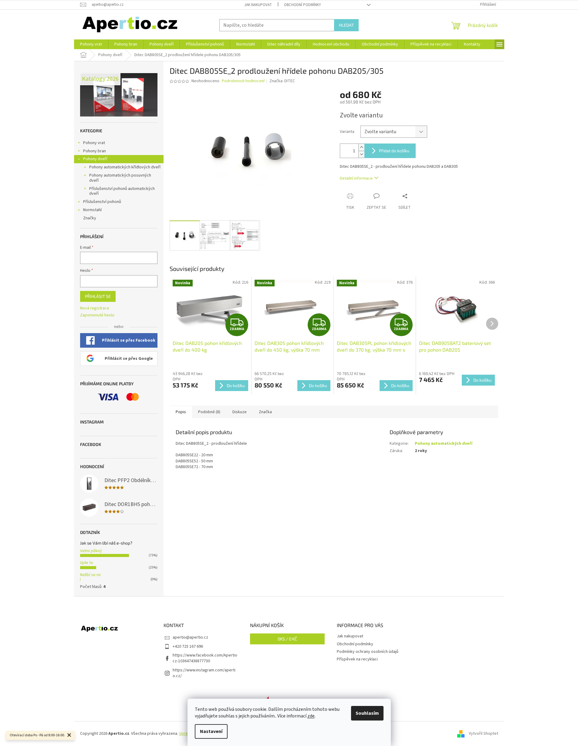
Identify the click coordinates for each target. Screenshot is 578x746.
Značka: (282, 81)
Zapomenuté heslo (97, 315)
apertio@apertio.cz (190, 637)
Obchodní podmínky (302, 5)
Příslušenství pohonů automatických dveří (122, 191)
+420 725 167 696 (188, 646)
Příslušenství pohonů (102, 202)
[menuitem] (91, 44)
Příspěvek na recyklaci (357, 659)
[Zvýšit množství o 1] (361, 147)
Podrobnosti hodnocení (243, 81)
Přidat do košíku (394, 150)
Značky (89, 218)
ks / (287, 638)
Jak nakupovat (258, 5)
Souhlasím (367, 713)
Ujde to (86, 563)
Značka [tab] (265, 412)
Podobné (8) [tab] (209, 412)
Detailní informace (356, 178)
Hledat (346, 25)
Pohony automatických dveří (443, 444)
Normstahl (92, 210)
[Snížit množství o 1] (361, 154)
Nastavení (211, 731)
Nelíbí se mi (90, 575)
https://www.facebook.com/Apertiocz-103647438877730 (205, 658)
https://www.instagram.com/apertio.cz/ (204, 673)
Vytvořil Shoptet (483, 734)
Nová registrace (94, 308)
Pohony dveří (95, 159)
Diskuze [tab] (239, 412)
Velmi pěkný (91, 551)
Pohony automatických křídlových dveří (125, 167)
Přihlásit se (98, 296)
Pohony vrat (94, 143)
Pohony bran (94, 151)
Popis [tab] (181, 412)
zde (311, 716)
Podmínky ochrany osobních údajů (367, 652)
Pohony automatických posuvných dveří (120, 178)
